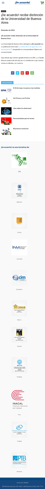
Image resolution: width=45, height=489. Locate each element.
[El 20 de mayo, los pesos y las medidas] (6, 90)
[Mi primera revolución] (6, 131)
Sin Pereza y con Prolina (21, 98)
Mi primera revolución (20, 128)
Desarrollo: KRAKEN (22, 483)
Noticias (3, 11)
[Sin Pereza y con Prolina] (6, 101)
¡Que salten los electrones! (22, 108)
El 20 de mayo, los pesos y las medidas (26, 88)
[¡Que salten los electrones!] (6, 111)
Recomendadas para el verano (23, 118)
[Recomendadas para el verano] (6, 121)
